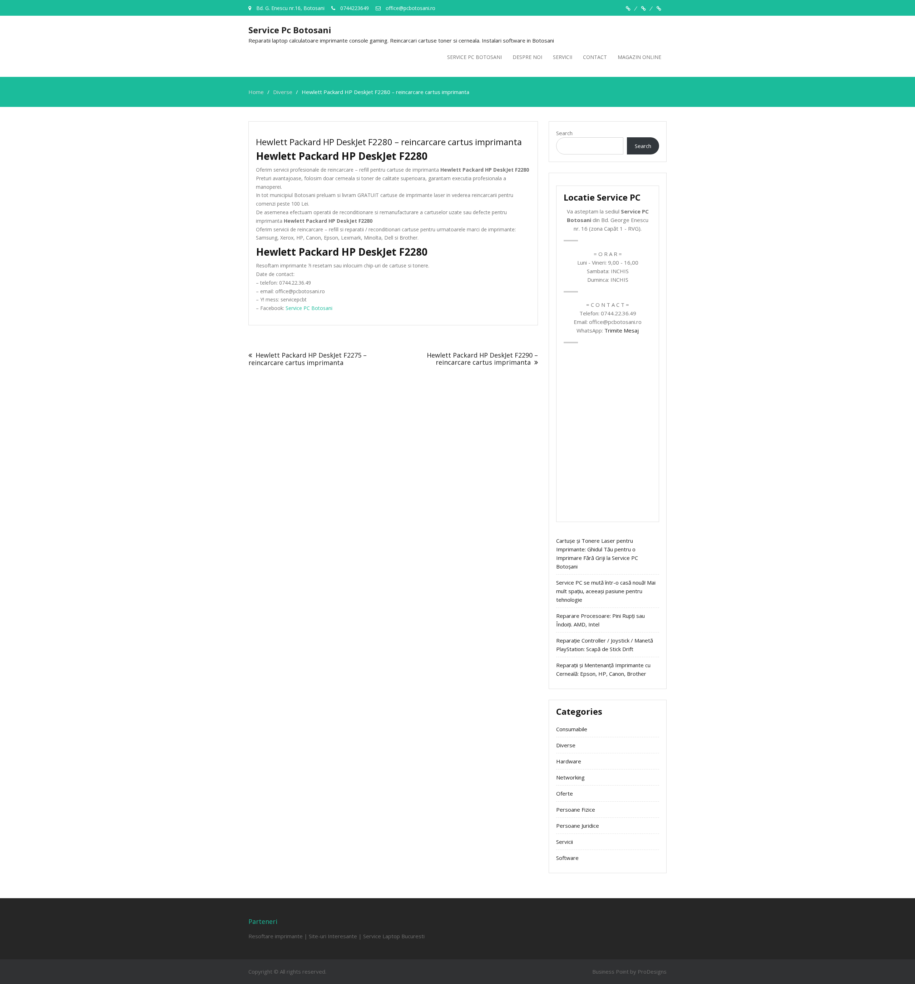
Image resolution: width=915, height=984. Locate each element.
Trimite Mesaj (621, 330)
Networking (570, 777)
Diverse (565, 745)
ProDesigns (652, 971)
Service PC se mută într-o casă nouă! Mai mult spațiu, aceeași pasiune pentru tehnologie (606, 591)
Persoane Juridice (577, 825)
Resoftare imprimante (275, 936)
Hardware (568, 761)
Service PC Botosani (474, 57)
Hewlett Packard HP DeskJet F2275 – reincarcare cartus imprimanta (307, 359)
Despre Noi (527, 57)
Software (567, 857)
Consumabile (571, 729)
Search (564, 133)
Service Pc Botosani (289, 30)
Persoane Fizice (575, 809)
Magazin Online (639, 57)
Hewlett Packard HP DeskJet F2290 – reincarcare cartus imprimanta (482, 358)
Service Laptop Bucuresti (394, 936)
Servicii (562, 57)
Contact (595, 57)
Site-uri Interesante (333, 936)
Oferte (564, 793)
